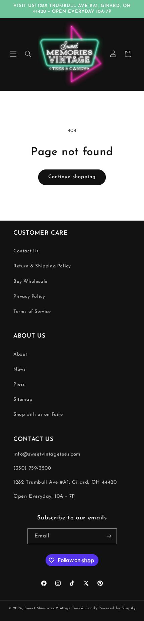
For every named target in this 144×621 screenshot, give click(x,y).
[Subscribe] (109, 536)
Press (19, 384)
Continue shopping (72, 176)
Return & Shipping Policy (42, 266)
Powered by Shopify (117, 608)
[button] (13, 53)
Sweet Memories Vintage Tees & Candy (60, 608)
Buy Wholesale (30, 281)
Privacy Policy (29, 296)
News (19, 369)
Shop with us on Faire (38, 414)
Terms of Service (32, 311)
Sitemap (22, 399)
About (20, 354)
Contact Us (26, 251)
